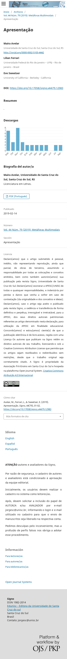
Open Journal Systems (18, 582)
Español (10, 443)
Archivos (18, 11)
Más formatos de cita (17, 416)
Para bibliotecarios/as (16, 566)
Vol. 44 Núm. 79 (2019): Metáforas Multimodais (28, 15)
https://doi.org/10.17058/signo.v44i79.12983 (36, 88)
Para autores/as (13, 561)
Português (11, 449)
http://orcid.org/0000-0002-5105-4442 (24, 52)
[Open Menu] (3, 3)
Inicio (6, 11)
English (9, 438)
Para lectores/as (14, 556)
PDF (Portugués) (18, 196)
